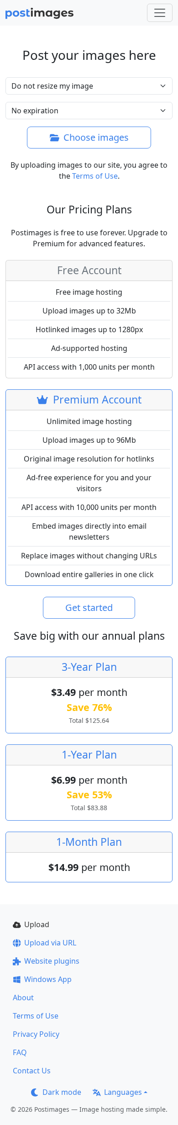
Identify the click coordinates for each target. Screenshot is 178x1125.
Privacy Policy (36, 1034)
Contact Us (32, 1071)
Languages (123, 1092)
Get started (89, 607)
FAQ (20, 1052)
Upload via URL (50, 943)
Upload (36, 924)
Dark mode (61, 1092)
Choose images (96, 137)
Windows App (48, 979)
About (23, 997)
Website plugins (51, 961)
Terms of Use (95, 176)
